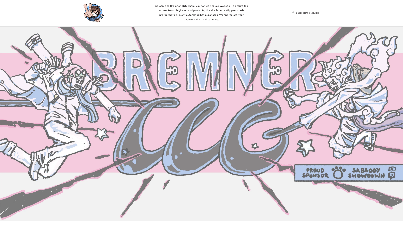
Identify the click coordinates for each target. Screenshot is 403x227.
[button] (306, 13)
